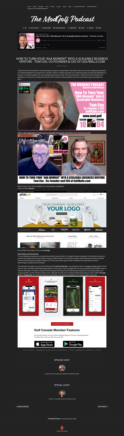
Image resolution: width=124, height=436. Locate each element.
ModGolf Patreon (91, 6)
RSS (25, 28)
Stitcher (91, 28)
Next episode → (102, 406)
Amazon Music (47, 28)
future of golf (51, 350)
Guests (52, 6)
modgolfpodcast (40, 350)
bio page (47, 250)
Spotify (83, 28)
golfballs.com (80, 350)
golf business (90, 350)
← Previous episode (23, 406)
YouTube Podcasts (60, 28)
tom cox (72, 350)
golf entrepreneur (62, 350)
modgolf (98, 350)
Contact (59, 6)
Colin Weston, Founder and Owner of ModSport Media (62, 374)
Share (99, 28)
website (31, 188)
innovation (31, 350)
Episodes (40, 6)
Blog (70, 6)
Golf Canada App (61, 266)
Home (29, 6)
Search (65, 6)
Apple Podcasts (34, 28)
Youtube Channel (84, 133)
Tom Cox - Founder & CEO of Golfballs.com (62, 399)
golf (24, 350)
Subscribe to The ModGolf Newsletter (38, 8)
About (34, 6)
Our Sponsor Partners (79, 6)
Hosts (47, 6)
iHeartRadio (73, 28)
